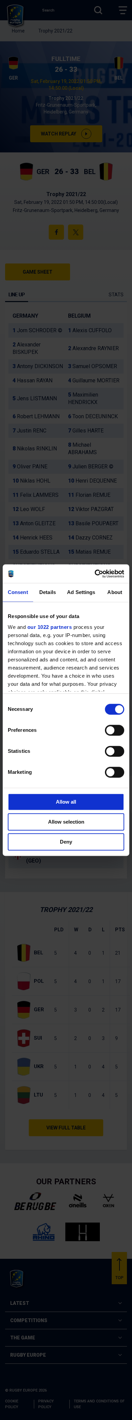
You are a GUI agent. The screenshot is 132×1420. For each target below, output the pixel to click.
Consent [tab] (18, 592)
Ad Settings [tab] (81, 592)
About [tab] (114, 592)
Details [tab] (47, 592)
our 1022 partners (49, 627)
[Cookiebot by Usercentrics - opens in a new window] (95, 573)
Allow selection (66, 822)
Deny (66, 842)
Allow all (66, 802)
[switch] (114, 730)
